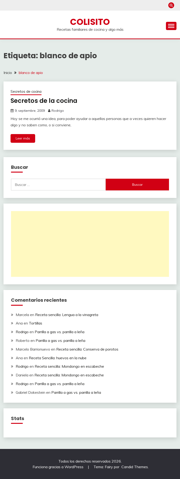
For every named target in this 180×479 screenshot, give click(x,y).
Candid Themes (134, 466)
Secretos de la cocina (44, 101)
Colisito (90, 22)
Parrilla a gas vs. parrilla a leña (59, 331)
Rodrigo (58, 110)
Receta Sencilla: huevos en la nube (57, 357)
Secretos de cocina (26, 91)
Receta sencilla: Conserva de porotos (87, 349)
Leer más (23, 138)
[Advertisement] (90, 244)
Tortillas (35, 323)
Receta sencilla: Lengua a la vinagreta (66, 314)
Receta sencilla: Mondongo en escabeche (69, 366)
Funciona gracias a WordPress (58, 466)
